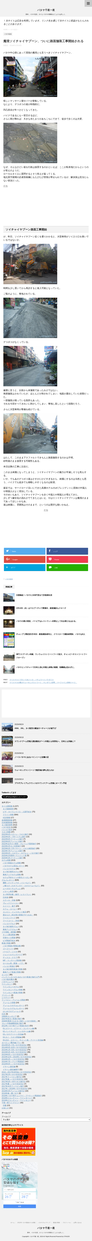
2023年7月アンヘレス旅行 (12, 851)
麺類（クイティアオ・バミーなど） (17, 883)
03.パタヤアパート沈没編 (13, 1034)
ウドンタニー (7, 984)
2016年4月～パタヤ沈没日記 (13, 1059)
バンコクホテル (9, 869)
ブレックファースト (11, 903)
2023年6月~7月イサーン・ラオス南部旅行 (19, 848)
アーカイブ (6, 1117)
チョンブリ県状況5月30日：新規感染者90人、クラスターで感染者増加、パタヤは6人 (50, 634)
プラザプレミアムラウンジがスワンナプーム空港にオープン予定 (41, 783)
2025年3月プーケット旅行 (12, 858)
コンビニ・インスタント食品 (14, 912)
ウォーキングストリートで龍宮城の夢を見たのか (34, 770)
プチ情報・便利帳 (9, 932)
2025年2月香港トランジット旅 (14, 855)
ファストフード (9, 918)
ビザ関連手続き (9, 941)
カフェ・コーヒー (10, 909)
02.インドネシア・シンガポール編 (16, 1031)
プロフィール (67, 1222)
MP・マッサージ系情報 (12, 960)
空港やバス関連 (9, 938)
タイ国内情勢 (7, 825)
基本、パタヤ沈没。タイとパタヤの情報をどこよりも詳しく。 (46, 1232)
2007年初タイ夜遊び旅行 (12, 1019)
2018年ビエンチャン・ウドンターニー (17, 1098)
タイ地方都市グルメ (11, 926)
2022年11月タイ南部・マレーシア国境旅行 (19, 844)
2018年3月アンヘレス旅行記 (13, 1091)
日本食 (5, 897)
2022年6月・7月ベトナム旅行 (14, 837)
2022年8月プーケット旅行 (12, 839)
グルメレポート (8, 880)
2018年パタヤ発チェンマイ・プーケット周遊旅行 (22, 1096)
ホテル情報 (6, 860)
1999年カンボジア (9, 1016)
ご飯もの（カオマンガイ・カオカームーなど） (22, 886)
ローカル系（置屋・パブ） (13, 963)
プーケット (6, 995)
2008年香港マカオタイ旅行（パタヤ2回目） (19, 1021)
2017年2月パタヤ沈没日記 (12, 1074)
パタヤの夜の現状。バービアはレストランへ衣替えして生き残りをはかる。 (46, 621)
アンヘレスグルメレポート (13, 1008)
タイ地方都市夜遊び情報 (13, 969)
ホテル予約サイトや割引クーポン (16, 877)
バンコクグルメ (9, 924)
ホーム (13, 1222)
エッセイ (5, 975)
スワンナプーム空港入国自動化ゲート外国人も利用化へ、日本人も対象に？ (45, 741)
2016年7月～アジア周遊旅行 (13, 1061)
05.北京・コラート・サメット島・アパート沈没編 (23, 1040)
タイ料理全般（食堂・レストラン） (17, 894)
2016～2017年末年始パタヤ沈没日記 (16, 1072)
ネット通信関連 (9, 935)
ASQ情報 (6, 818)
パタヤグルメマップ (44, 1222)
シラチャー (6, 998)
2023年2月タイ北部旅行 (11, 846)
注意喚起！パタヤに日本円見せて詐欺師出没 (34, 595)
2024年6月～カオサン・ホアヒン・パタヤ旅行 (20, 853)
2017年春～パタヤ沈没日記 (13, 1079)
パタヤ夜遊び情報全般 (12, 946)
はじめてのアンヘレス (12, 1011)
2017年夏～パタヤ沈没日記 (13, 1084)
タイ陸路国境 (8, 809)
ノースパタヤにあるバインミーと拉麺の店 (32, 757)
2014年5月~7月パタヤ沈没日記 (14, 1045)
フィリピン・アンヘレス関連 (13, 1000)
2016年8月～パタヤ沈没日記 (13, 1064)
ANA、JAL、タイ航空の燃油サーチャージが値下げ (35, 728)
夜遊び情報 (6, 943)
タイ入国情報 (7, 806)
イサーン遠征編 (9, 1067)
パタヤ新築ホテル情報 (12, 863)
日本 (3, 1014)
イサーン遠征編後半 (11, 1069)
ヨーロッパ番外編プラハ (11, 1043)
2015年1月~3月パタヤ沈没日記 (14, 1050)
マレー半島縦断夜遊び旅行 (12, 1023)
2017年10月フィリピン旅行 (13, 1086)
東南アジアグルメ (10, 929)
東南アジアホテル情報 (12, 875)
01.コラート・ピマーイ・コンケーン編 (18, 1028)
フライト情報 (8, 815)
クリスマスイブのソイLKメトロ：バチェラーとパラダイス (32, 680)
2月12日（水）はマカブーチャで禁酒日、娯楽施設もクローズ (41, 608)
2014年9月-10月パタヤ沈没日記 (14, 1047)
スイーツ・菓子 (9, 906)
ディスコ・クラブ (10, 957)
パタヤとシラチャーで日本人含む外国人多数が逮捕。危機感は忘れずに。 (46, 667)
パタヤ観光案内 (8, 979)
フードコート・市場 (11, 921)
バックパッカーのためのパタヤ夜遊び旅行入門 (20, 977)
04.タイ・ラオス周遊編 (12, 1037)
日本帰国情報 (7, 822)
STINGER (67, 1236)
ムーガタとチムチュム (12, 889)
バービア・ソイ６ (10, 952)
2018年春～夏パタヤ (10, 1093)
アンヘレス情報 (9, 1003)
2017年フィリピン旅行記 (12, 1077)
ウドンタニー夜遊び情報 (13, 993)
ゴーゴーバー (8, 949)
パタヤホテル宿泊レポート (13, 866)
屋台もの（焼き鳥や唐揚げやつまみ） (18, 915)
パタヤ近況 (9, 579)
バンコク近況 (7, 830)
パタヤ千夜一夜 (46, 10)
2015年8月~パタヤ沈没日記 (13, 1054)
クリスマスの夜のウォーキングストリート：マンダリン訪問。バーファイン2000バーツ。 (43, 682)
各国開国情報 (7, 820)
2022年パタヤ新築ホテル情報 (26, 1222)
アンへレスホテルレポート (13, 1005)
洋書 (4, 1105)
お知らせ (5, 1108)
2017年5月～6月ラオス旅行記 (14, 1081)
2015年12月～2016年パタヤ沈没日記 (17, 1057)
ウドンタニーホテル (11, 987)
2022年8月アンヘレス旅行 (12, 841)
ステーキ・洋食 (9, 900)
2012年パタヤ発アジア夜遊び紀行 (15, 1026)
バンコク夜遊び (9, 966)
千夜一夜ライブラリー (11, 1103)
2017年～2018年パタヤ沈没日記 (15, 1089)
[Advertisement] (46, 204)
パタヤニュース (8, 982)
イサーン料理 (8, 891)
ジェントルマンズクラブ (13, 955)
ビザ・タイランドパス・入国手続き (17, 812)
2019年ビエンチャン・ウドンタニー (16, 1100)
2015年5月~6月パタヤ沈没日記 (14, 1052)
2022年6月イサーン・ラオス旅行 (15, 834)
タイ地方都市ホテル (11, 872)
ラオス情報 (6, 832)
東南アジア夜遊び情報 (12, 972)
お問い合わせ (77, 1222)
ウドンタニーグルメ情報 (13, 990)
